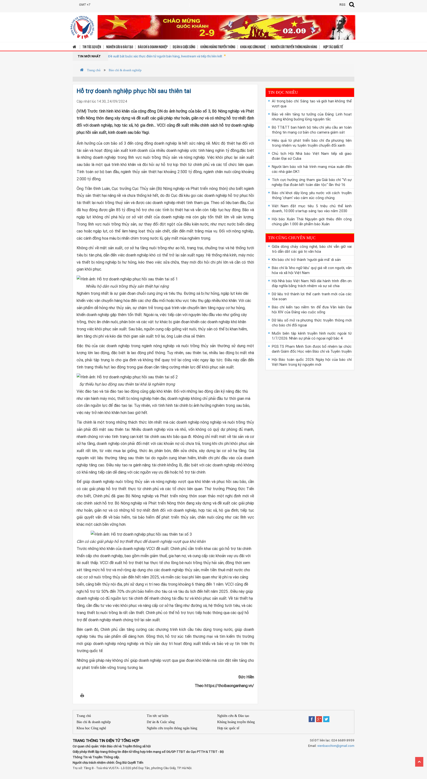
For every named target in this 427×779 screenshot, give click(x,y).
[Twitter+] (326, 717)
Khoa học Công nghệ (253, 46)
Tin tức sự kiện (92, 46)
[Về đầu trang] (419, 762)
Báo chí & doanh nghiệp (153, 46)
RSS (342, 4)
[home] (82, 25)
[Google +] (319, 717)
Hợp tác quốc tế (333, 46)
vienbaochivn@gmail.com (335, 746)
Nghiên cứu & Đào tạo (119, 46)
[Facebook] (312, 717)
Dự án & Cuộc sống (184, 46)
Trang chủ (93, 70)
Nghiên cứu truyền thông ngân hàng (294, 46)
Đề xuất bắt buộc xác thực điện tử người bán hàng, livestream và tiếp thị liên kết (165, 56)
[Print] (82, 695)
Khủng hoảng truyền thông (217, 46)
